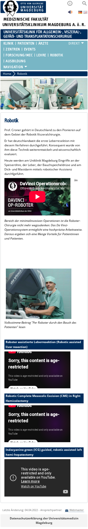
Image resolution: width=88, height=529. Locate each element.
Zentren (13, 49)
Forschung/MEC (19, 55)
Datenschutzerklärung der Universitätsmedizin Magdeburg (44, 520)
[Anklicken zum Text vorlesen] (70, 13)
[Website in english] (85, 13)
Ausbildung (16, 61)
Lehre (41, 55)
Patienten (26, 43)
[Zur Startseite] (23, 15)
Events (30, 49)
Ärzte (43, 43)
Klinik (8, 43)
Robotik (56, 55)
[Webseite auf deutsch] (80, 12)
